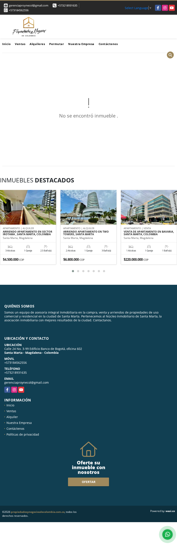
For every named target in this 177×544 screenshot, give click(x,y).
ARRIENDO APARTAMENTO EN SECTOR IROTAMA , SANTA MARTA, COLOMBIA (27, 233)
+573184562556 (18, 10)
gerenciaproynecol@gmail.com (26, 382)
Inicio (6, 44)
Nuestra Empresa (81, 44)
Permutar (56, 44)
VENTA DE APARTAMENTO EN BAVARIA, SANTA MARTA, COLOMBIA (149, 233)
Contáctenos (108, 44)
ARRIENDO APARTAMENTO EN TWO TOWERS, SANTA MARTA (86, 233)
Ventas (20, 44)
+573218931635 (67, 5)
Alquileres (37, 44)
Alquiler (12, 417)
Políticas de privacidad (22, 434)
